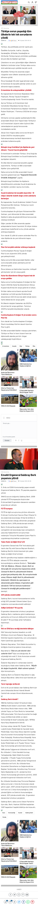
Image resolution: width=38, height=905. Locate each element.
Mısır (21, 346)
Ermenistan (5, 346)
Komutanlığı (11, 812)
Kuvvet (20, 812)
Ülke (34, 346)
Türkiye (27, 346)
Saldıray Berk (29, 812)
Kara (3, 812)
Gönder (7, 440)
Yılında (4, 817)
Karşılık (14, 346)
